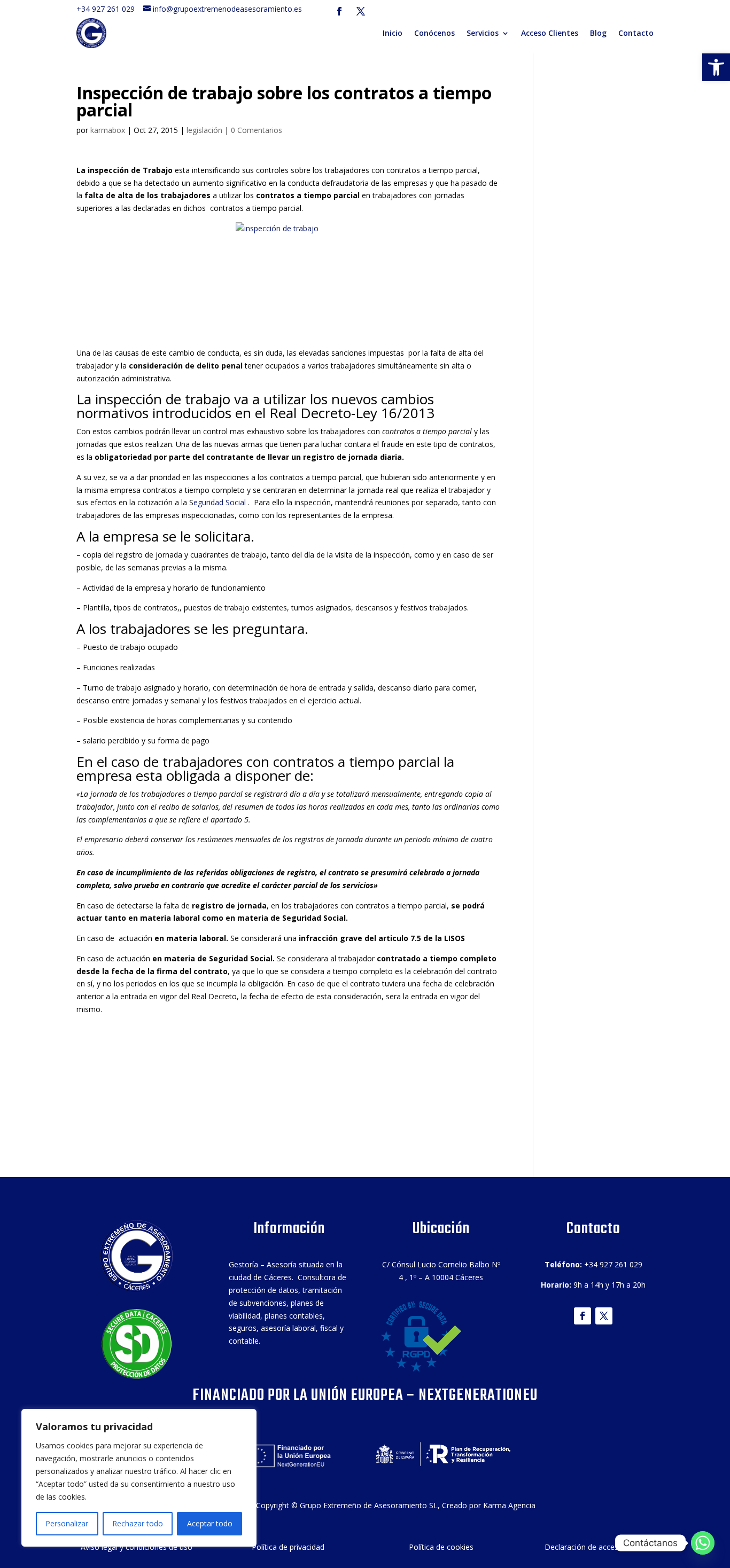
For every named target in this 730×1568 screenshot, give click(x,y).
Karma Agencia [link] (509, 1505)
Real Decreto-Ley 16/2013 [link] (351, 412)
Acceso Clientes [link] (549, 33)
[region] (139, 1478)
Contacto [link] (636, 33)
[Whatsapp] (703, 1543)
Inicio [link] (392, 33)
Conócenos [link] (434, 33)
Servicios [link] (483, 33)
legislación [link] (204, 130)
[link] (716, 67)
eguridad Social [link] (220, 502)
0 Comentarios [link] (256, 130)
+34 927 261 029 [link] (108, 9)
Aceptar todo (209, 1523)
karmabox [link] (107, 130)
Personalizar (66, 1523)
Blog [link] (598, 33)
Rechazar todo (137, 1523)
